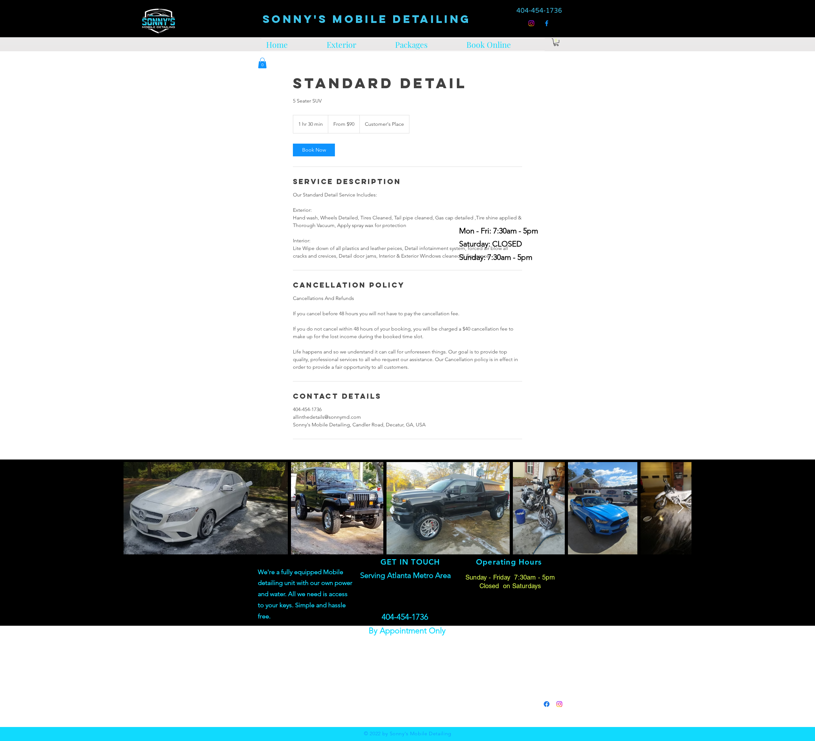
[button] (262, 63)
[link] (556, 42)
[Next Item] (680, 508)
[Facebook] (546, 23)
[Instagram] (531, 23)
